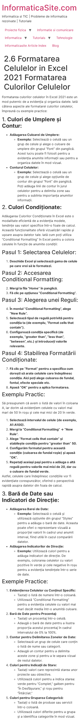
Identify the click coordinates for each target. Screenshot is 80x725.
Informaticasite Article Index (25, 45)
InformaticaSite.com (39, 7)
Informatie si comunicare (55, 30)
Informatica (13, 38)
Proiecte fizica (15, 30)
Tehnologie (64, 38)
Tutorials (39, 38)
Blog (55, 45)
